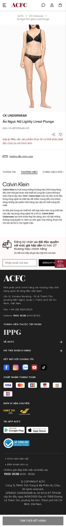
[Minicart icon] (60, 5)
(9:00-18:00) (26, 315)
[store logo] (19, 5)
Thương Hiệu (29, 172)
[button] (52, 5)
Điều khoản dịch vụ (17, 464)
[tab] (9, 172)
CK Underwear (36, 16)
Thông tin (9, 172)
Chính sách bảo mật (17, 459)
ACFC (21, 16)
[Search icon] (43, 5)
